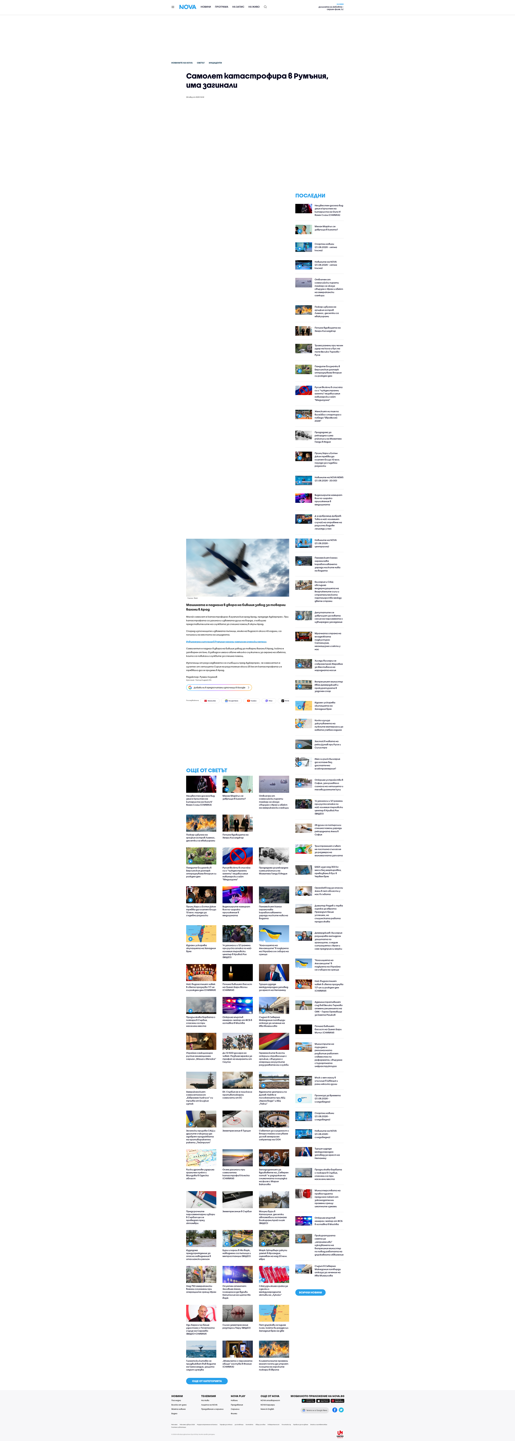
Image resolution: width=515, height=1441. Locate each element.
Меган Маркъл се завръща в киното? (234, 797)
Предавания (237, 1405)
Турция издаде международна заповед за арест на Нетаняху (273, 987)
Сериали (235, 1409)
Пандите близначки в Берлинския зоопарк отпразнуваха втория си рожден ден (201, 872)
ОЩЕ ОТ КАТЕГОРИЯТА (207, 1381)
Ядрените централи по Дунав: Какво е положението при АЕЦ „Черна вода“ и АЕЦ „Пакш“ (273, 1097)
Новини (206, 6)
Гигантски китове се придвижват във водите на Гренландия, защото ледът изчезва (201, 1365)
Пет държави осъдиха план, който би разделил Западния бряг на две (273, 1328)
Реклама (174, 1424)
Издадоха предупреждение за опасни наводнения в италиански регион (198, 1254)
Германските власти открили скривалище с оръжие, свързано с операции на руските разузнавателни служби (274, 1059)
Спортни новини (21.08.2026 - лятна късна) (326, 247)
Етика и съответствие (318, 1424)
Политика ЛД (286, 1424)
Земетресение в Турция (236, 1130)
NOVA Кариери (268, 1405)
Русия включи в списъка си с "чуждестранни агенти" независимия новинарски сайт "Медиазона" (236, 873)
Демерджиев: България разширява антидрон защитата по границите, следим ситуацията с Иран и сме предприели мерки (328, 940)
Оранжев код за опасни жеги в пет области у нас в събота (329, 890)
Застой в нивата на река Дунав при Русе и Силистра (328, 744)
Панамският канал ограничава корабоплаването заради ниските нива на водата (273, 912)
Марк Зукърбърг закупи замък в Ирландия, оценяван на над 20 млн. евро (273, 1254)
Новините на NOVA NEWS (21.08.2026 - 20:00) (329, 479)
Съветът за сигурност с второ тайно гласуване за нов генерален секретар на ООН (274, 1135)
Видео (174, 1413)
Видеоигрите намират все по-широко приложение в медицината (236, 911)
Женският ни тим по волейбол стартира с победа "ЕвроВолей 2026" (328, 416)
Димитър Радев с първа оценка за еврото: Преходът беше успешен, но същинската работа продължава (329, 913)
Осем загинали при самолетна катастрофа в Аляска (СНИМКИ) (236, 1174)
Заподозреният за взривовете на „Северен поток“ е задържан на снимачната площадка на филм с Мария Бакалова (273, 1177)
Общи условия (260, 1424)
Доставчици (239, 1424)
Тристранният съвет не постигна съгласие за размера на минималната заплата (329, 851)
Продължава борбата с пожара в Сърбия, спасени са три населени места (200, 1021)
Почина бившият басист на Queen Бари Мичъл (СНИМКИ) (237, 987)
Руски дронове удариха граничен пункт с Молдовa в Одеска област (200, 1174)
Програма (221, 6)
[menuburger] (173, 6)
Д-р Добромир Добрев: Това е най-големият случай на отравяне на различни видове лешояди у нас (328, 522)
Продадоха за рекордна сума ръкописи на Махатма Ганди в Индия (273, 870)
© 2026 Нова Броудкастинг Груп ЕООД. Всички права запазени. (193, 1434)
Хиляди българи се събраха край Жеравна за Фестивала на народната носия (329, 665)
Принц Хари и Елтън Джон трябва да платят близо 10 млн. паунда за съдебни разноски (201, 911)
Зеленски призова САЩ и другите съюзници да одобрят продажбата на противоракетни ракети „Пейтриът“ (200, 1136)
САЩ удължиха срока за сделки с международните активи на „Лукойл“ (273, 1290)
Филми (234, 1413)
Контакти (249, 1424)
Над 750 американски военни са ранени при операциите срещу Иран (201, 1289)
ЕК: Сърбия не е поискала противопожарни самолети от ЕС (237, 1094)
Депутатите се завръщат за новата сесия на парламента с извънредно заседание (329, 617)
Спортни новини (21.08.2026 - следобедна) (324, 1116)
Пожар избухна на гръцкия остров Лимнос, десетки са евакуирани (200, 837)
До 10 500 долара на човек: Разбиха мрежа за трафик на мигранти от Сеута (237, 1057)
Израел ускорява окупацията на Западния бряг (201, 948)
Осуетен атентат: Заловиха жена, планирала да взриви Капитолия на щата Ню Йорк (236, 1292)
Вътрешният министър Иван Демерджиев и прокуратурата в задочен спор (329, 686)
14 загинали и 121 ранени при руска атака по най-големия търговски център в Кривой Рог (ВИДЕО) (237, 951)
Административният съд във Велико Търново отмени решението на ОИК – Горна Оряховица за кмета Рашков (329, 1008)
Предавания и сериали (212, 1409)
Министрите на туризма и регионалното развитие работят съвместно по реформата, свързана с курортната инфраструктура (328, 1055)
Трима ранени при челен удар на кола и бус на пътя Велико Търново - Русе (329, 350)
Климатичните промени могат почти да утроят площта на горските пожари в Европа (273, 1365)
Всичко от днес (179, 1405)
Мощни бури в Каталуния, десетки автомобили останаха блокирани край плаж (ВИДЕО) (273, 1217)
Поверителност (273, 1424)
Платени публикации (178, 1427)
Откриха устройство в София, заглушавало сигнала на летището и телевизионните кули (329, 785)
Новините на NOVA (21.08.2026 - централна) (326, 543)
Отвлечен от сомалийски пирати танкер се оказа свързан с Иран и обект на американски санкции (274, 801)
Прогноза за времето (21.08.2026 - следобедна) (328, 1098)
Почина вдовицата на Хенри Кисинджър (235, 836)
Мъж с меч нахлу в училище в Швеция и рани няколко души (326, 1080)
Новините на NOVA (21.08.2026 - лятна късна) (326, 264)
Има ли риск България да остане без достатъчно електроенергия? (327, 764)
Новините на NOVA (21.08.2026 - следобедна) (326, 1133)
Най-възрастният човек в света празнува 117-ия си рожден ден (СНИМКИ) (201, 987)
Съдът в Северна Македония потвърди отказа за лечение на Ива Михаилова (272, 1021)
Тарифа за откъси (226, 1424)
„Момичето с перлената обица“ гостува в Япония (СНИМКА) (237, 1363)
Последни (176, 1400)
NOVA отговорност (270, 1400)
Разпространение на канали (207, 1424)
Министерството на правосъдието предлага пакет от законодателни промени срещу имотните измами (328, 1198)
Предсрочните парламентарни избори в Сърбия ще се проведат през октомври (200, 1217)
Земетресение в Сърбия (237, 1211)
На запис (238, 6)
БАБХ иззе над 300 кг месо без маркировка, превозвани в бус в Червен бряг (328, 872)
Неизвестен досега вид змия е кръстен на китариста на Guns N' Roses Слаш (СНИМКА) (200, 800)
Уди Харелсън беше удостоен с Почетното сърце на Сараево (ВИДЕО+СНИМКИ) (200, 1329)
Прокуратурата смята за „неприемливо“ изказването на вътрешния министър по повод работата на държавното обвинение (329, 1245)
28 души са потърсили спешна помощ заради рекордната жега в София (328, 830)
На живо (254, 6)
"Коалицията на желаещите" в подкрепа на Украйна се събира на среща (274, 949)
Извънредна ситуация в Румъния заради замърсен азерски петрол (226, 641)
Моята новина (178, 1409)
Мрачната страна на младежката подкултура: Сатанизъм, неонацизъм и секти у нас (328, 641)
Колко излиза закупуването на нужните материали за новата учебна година (329, 725)
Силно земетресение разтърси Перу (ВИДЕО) (236, 1326)
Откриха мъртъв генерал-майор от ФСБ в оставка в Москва (237, 1020)
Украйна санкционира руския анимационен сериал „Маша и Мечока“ (201, 1056)
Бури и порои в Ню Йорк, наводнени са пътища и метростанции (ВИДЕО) (236, 1253)
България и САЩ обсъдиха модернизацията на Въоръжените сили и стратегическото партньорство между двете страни (328, 591)
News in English (267, 1409)
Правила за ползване (300, 1424)
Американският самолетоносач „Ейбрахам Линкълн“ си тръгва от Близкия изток (199, 1097)
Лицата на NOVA (209, 1405)
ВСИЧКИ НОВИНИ (310, 1292)
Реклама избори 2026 (187, 1424)
